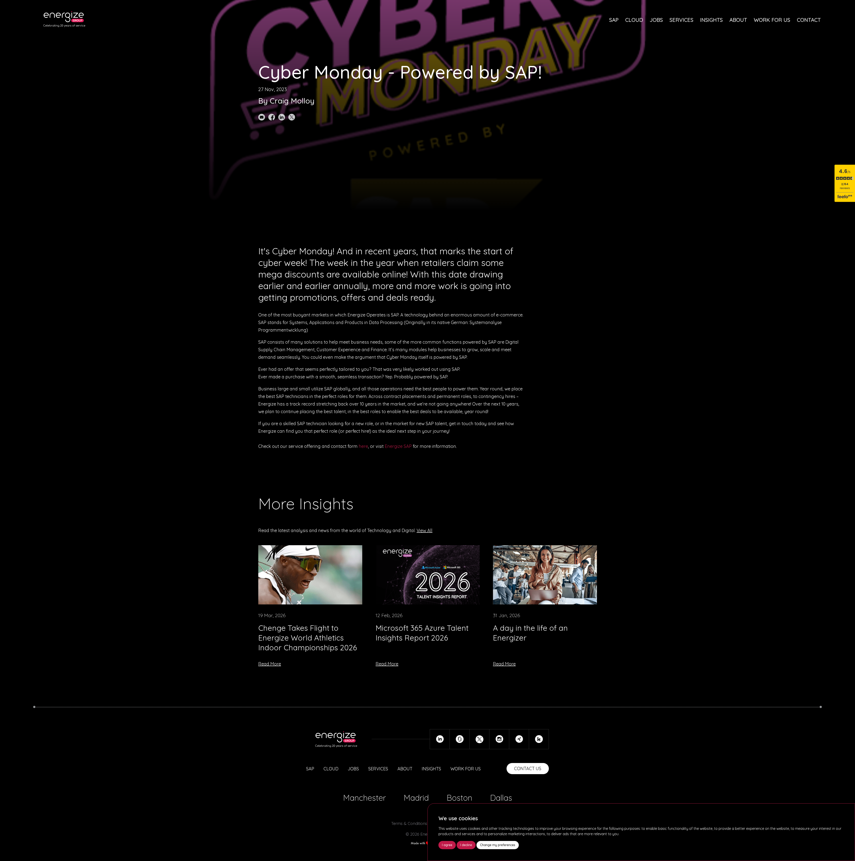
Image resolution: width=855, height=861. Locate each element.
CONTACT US (527, 768)
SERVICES (378, 768)
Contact (809, 19)
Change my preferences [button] (497, 845)
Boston (459, 798)
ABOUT (404, 768)
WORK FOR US (465, 768)
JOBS (353, 768)
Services (681, 19)
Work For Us (772, 19)
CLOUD (331, 768)
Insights (711, 19)
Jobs (656, 19)
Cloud (634, 19)
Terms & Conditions (409, 823)
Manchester (364, 798)
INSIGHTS (431, 768)
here (363, 446)
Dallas (501, 798)
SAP (614, 19)
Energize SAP (398, 446)
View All (424, 530)
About (738, 19)
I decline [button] (466, 845)
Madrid (416, 798)
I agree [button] (447, 845)
